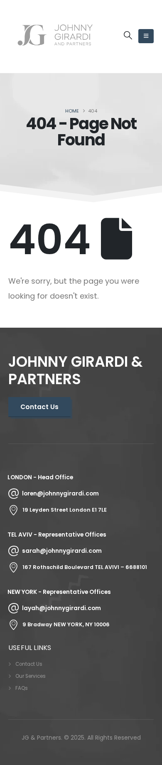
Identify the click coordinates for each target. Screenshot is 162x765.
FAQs (21, 688)
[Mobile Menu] (146, 36)
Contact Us (28, 664)
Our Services (30, 676)
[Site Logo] (55, 36)
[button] (128, 35)
